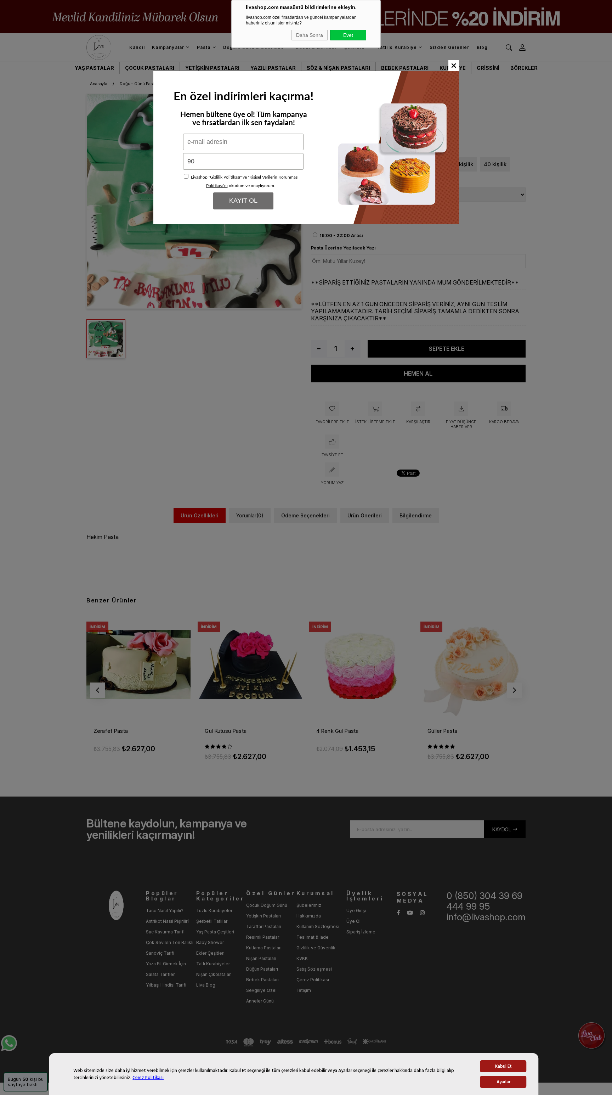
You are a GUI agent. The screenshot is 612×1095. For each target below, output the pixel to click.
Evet (348, 35)
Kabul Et (503, 1066)
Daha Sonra (309, 35)
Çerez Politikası (148, 1077)
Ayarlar (503, 1081)
